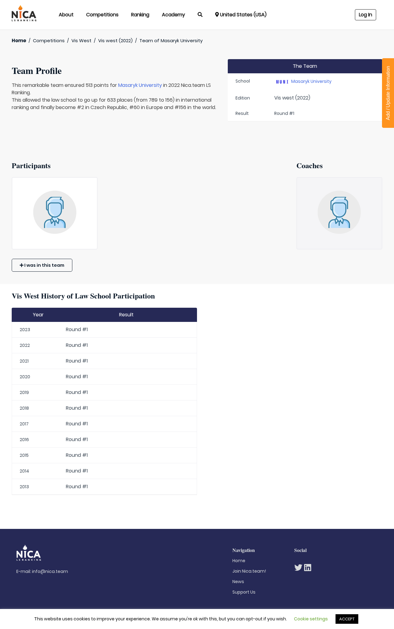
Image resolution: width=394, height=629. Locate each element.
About (66, 14)
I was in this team (43, 265)
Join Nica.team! (249, 571)
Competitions (102, 14)
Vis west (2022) (115, 40)
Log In (365, 14)
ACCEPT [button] (347, 619)
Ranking (140, 14)
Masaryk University (140, 85)
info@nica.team (50, 571)
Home (19, 40)
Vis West (81, 40)
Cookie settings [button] (311, 619)
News (238, 581)
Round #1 (77, 329)
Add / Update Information (388, 93)
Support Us (243, 592)
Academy (173, 14)
